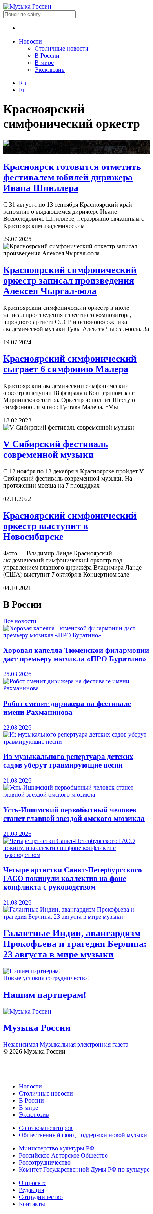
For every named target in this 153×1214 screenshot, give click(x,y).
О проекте (32, 1182)
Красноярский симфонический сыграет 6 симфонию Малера (70, 363)
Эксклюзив (50, 69)
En (22, 90)
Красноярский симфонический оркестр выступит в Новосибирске (70, 526)
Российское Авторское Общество (63, 1155)
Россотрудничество (45, 1162)
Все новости (19, 621)
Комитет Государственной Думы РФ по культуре (84, 1169)
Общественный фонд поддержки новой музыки (83, 1135)
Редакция (31, 1190)
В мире (44, 62)
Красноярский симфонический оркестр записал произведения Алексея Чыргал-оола (70, 280)
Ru (22, 83)
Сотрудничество (41, 1197)
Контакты (32, 1204)
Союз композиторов (46, 1128)
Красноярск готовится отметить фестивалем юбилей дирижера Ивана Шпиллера (72, 177)
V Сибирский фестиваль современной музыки (55, 449)
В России (47, 55)
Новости (30, 41)
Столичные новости (62, 48)
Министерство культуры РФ (57, 1148)
